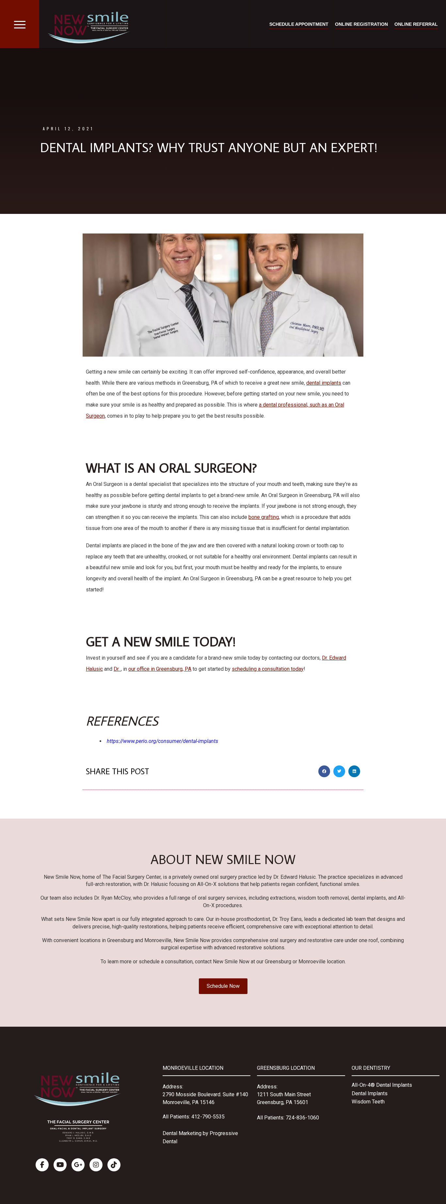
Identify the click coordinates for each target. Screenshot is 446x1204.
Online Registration (361, 24)
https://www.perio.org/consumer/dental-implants (162, 741)
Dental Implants (370, 1093)
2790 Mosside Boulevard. (193, 1094)
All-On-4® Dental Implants (382, 1085)
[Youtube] (60, 1164)
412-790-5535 (208, 1117)
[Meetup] (113, 1164)
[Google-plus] (78, 1164)
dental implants (323, 383)
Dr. (117, 669)
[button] (324, 771)
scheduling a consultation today (268, 669)
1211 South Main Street (284, 1094)
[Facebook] (42, 1164)
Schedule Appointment (298, 24)
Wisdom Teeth (368, 1102)
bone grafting (263, 517)
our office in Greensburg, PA (159, 669)
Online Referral (416, 24)
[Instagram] (96, 1164)
